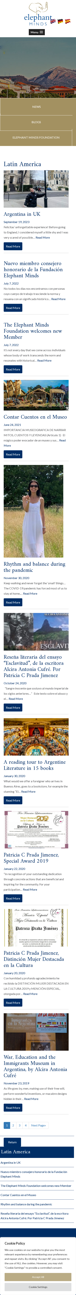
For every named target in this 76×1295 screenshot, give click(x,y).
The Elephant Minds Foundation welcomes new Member (33, 331)
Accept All (38, 1277)
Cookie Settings (38, 1287)
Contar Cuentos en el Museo (35, 417)
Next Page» (38, 1125)
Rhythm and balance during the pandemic (34, 567)
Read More (43, 237)
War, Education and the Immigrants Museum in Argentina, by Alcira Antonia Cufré (35, 1067)
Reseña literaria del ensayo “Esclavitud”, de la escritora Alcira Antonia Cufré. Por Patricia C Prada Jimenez (34, 666)
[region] (38, 1266)
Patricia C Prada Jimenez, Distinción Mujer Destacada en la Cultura (34, 959)
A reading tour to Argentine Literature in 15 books (35, 765)
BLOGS (36, 122)
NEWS (36, 106)
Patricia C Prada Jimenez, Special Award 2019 (31, 858)
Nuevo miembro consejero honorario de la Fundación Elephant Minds (33, 270)
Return (12, 1142)
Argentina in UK (22, 214)
